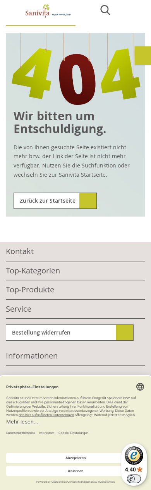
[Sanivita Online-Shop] (41, 15)
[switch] (134, 479)
